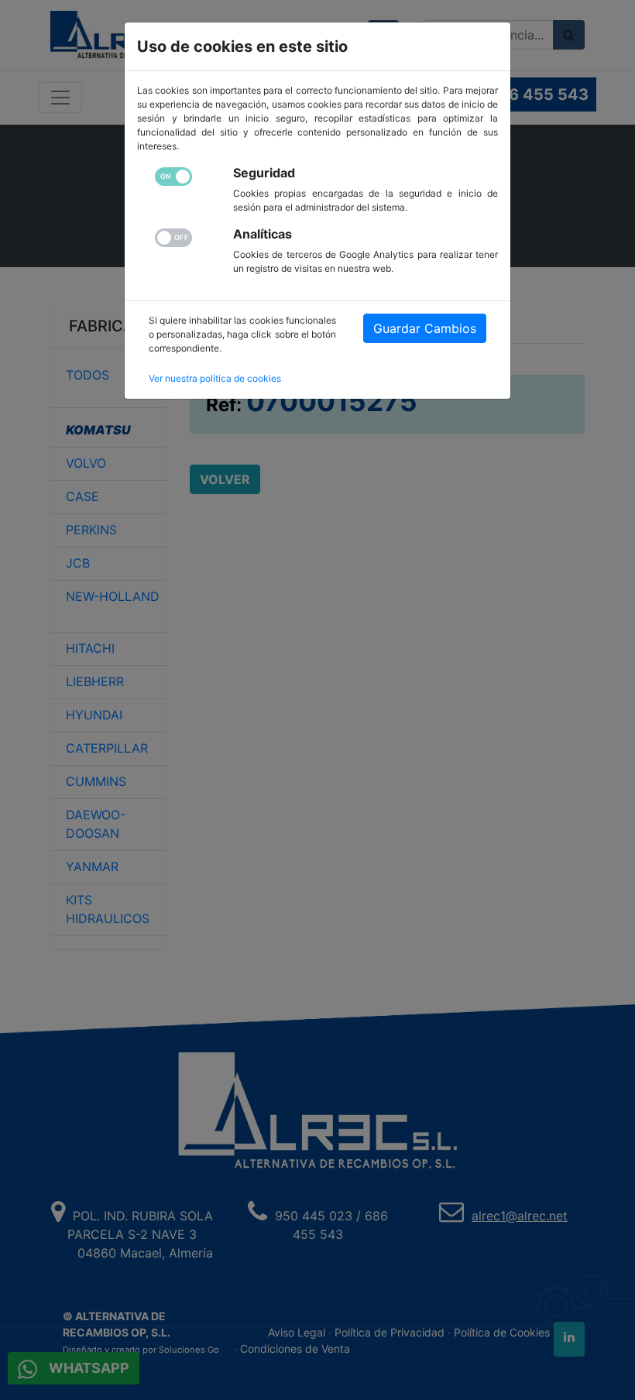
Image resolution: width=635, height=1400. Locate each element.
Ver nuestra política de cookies (215, 378)
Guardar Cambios (424, 328)
